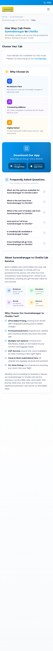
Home (4, 17)
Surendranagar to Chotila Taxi (15, 20)
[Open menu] (48, 9)
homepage (40, 58)
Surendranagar (16, 17)
